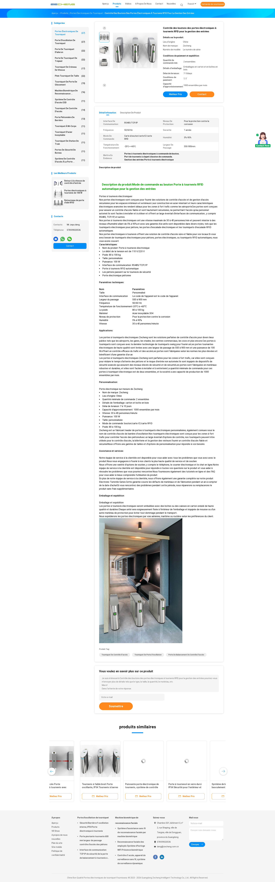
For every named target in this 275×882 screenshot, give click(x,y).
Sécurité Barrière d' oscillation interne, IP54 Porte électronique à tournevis (94, 827)
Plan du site (57, 843)
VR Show (56, 831)
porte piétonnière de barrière (70, 118)
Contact (70, 246)
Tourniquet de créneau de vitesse (70, 68)
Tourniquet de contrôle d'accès (70, 110)
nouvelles (56, 839)
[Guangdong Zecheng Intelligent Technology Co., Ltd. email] (55, 238)
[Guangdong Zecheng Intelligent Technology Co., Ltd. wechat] (69, 238)
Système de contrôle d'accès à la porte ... (70, 160)
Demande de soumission (212, 4)
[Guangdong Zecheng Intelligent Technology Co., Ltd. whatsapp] (62, 238)
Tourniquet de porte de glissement (70, 83)
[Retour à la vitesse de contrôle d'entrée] (58, 183)
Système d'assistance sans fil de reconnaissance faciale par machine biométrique (131, 832)
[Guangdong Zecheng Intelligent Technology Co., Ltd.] (62, 4)
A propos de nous (59, 835)
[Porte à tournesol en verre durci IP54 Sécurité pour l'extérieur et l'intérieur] (158, 761)
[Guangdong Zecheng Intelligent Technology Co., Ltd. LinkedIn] (162, 857)
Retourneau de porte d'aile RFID (74, 201)
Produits (55, 827)
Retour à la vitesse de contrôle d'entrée (74, 182)
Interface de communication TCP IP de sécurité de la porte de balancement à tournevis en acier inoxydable (94, 854)
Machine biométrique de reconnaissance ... (70, 92)
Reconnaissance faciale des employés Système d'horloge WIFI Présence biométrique (131, 846)
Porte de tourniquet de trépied (70, 59)
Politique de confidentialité (58, 853)
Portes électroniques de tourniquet (70, 33)
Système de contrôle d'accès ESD (70, 101)
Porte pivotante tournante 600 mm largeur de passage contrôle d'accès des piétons (94, 840)
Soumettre (116, 706)
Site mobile (57, 847)
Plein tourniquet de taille (70, 76)
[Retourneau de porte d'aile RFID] (58, 203)
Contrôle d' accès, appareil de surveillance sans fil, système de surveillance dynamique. (131, 859)
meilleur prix (175, 94)
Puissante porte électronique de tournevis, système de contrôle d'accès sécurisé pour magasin (113, 787)
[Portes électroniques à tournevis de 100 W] (58, 193)
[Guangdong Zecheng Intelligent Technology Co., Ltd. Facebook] (155, 857)
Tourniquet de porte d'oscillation (148, 655)
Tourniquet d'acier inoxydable (70, 133)
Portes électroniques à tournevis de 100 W (75, 191)
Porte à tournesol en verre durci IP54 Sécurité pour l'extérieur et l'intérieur (156, 787)
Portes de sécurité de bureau (70, 151)
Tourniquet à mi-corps (70, 126)
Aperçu (55, 823)
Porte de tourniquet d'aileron (70, 50)
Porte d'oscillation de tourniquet (70, 41)
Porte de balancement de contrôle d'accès (186, 655)
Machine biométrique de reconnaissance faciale (126, 820)
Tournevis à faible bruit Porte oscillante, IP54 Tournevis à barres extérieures (71, 787)
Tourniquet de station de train (70, 142)
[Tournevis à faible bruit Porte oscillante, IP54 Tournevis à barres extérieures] (72, 761)
